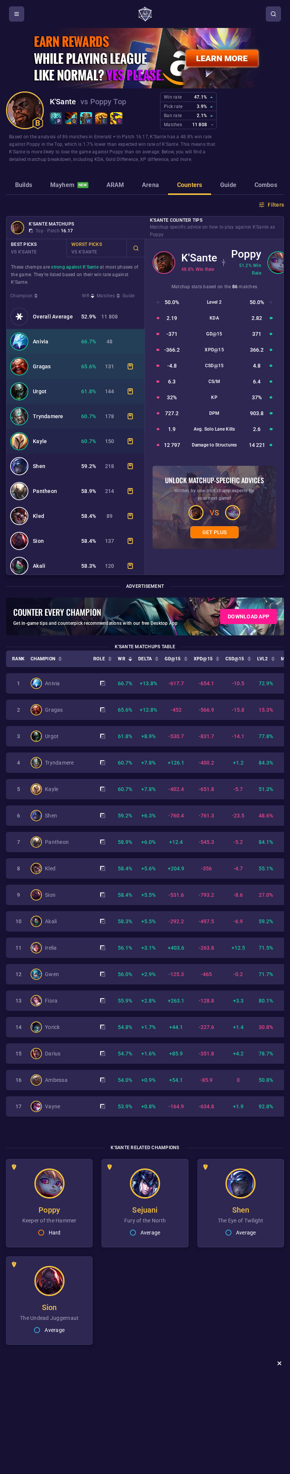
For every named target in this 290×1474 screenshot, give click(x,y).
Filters (276, 205)
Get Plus (214, 532)
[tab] (23, 186)
